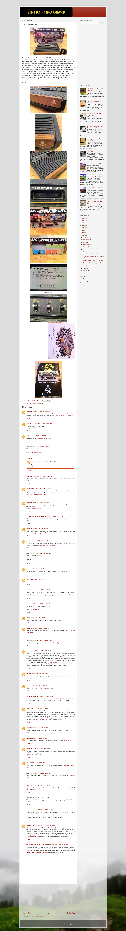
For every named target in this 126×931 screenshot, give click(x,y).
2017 (83, 220)
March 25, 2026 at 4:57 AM (37, 762)
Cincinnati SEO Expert (45, 719)
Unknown (29, 411)
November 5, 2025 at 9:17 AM (39, 727)
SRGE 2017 (90, 151)
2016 (83, 223)
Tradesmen (63, 571)
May (84, 266)
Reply (28, 418)
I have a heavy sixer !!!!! (94, 164)
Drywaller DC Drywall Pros (34, 754)
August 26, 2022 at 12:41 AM (41, 411)
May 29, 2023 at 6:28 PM (42, 446)
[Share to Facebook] (48, 401)
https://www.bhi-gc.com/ (50, 662)
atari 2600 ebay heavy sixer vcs (36, 403)
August (85, 247)
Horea (28, 708)
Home (49, 913)
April (84, 268)
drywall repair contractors (45, 438)
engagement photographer (49, 545)
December (86, 237)
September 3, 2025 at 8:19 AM (40, 628)
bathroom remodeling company (64, 415)
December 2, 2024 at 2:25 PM (43, 553)
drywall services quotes (38, 466)
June (84, 252)
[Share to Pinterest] (50, 401)
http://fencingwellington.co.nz (38, 494)
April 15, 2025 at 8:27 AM (37, 579)
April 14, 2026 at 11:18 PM (42, 797)
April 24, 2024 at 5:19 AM (40, 528)
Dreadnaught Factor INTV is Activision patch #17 (95, 114)
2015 (83, 225)
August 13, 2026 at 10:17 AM (43, 809)
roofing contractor (60, 643)
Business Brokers (32, 825)
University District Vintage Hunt (92, 262)
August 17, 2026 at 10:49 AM (46, 825)
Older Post (71, 913)
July (84, 249)
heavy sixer (42, 60)
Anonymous (30, 651)
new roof (48, 582)
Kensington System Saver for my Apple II (94, 139)
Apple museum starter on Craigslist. (93, 260)
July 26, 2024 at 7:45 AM (41, 541)
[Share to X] (46, 401)
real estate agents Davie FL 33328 (36, 852)
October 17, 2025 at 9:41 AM (39, 673)
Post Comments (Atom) (37, 916)
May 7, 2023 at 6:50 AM (40, 436)
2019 (83, 218)
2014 (83, 228)
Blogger (73, 924)
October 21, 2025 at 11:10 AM (39, 686)
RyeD (28, 617)
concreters (60, 620)
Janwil (28, 628)
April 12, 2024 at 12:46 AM (55, 516)
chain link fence (48, 688)
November (86, 239)
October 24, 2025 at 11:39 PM (39, 708)
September (86, 244)
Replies (30, 458)
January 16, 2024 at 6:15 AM (42, 488)
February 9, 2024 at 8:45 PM (41, 502)
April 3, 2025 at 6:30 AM (37, 569)
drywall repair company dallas (38, 533)
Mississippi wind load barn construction (43, 815)
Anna (28, 569)
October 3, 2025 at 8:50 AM (43, 651)
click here (29, 476)
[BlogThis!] (44, 401)
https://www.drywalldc (36, 452)
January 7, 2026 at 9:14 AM (39, 738)
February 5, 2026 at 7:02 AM (41, 748)
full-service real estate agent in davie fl (38, 844)
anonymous (30, 488)
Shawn (28, 673)
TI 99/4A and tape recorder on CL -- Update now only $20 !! (95, 201)
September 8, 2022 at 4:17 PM (43, 423)
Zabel (28, 686)
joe (27, 762)
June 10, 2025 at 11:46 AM (42, 589)
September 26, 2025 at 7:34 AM (44, 640)
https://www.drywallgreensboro (35, 560)
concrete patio (68, 740)
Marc (82, 278)
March (85, 270)
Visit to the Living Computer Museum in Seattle (95, 127)
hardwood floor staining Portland (36, 516)
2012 (83, 232)
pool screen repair (69, 765)
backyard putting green (33, 428)
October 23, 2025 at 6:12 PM (47, 696)
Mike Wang (29, 423)
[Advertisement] (49, 897)
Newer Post (26, 913)
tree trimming (67, 730)
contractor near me (32, 696)
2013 (83, 230)
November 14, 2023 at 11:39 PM (42, 476)
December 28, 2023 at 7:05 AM (47, 461)
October (85, 242)
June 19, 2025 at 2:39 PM (44, 603)
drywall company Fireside (33, 508)
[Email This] (43, 401)
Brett (28, 579)
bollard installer (31, 603)
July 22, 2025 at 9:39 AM (37, 617)
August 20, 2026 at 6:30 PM (59, 844)
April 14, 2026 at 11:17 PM (42, 773)
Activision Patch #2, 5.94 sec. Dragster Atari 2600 (94, 175)
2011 (83, 235)
